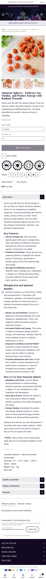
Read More (6, 115)
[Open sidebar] (2, 292)
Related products (9, 504)
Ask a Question (22, 182)
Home (4, 29)
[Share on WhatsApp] (38, 175)
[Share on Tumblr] (24, 175)
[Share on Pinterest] (20, 175)
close (42, 2)
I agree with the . (17, 535)
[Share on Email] (33, 175)
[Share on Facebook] (11, 175)
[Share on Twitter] (15, 175)
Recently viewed (24, 504)
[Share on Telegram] (29, 175)
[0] (41, 14)
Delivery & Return (7, 182)
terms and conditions (22, 535)
